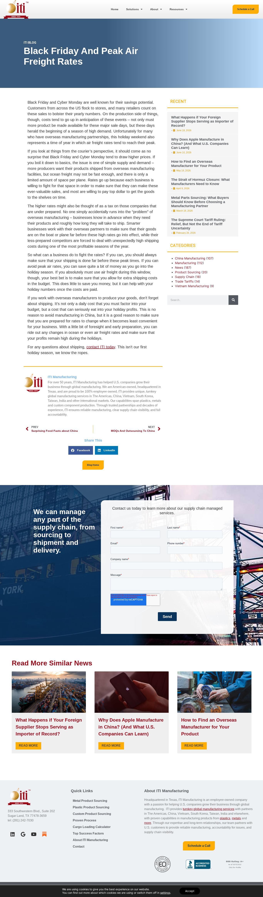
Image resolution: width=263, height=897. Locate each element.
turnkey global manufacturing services (208, 809)
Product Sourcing (187, 272)
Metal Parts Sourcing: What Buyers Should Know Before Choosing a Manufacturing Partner (200, 202)
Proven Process (84, 820)
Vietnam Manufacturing (192, 286)
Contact (78, 846)
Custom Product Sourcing (92, 813)
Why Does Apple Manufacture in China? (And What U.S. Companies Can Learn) (200, 144)
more (147, 822)
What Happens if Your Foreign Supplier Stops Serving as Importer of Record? (202, 121)
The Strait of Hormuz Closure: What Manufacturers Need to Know (200, 182)
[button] (80, 450)
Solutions (132, 9)
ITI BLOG (30, 42)
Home (114, 9)
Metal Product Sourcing (90, 800)
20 (204, 272)
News (179, 267)
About (154, 9)
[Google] (23, 834)
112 (200, 263)
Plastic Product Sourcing (91, 807)
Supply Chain (184, 277)
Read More (28, 745)
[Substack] (44, 834)
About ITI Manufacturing (90, 840)
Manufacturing (185, 263)
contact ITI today (100, 347)
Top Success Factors (88, 833)
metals (236, 818)
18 (198, 277)
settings (165, 892)
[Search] (233, 300)
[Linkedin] (12, 834)
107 (209, 258)
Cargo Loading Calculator (92, 827)
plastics (225, 818)
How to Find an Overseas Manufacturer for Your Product (196, 164)
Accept (189, 891)
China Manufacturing (190, 258)
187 (187, 267)
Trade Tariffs (184, 281)
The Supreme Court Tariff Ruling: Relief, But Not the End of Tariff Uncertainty (198, 224)
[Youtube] (34, 834)
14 (197, 281)
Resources (177, 9)
